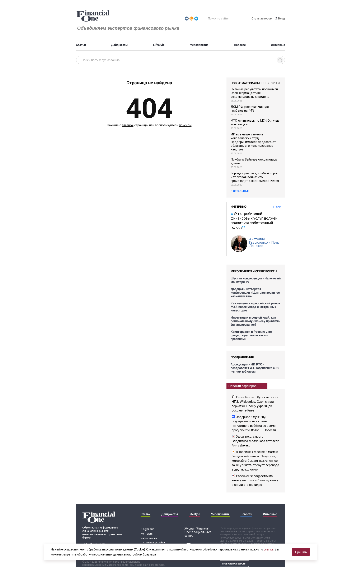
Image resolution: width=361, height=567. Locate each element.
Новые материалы (245, 83)
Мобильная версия (234, 563)
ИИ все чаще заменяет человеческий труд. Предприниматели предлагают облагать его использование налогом (253, 141)
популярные (271, 83)
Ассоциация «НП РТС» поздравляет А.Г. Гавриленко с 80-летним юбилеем (256, 368)
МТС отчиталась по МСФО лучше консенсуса (255, 122)
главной (127, 125)
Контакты (147, 533)
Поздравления (242, 357)
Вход (281, 18)
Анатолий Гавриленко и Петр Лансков (264, 242)
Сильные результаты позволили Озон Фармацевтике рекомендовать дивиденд (254, 93)
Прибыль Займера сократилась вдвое (254, 161)
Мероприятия (199, 44)
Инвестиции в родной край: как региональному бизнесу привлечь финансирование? (255, 321)
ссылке (268, 549)
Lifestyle (158, 44)
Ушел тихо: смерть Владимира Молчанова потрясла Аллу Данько (255, 441)
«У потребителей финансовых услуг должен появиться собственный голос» (254, 220)
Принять (301, 552)
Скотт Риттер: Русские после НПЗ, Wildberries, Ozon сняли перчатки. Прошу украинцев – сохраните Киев (255, 403)
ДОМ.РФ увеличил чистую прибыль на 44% (250, 108)
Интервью (278, 44)
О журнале (147, 529)
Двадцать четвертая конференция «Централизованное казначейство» (255, 292)
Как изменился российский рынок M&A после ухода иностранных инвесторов (255, 306)
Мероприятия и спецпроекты (254, 271)
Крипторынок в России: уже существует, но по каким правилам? (251, 335)
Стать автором (262, 18)
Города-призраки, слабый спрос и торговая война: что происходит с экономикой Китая (255, 177)
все (278, 207)
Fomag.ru (92, 16)
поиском (185, 125)
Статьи (81, 44)
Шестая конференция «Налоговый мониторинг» (256, 280)
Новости (240, 44)
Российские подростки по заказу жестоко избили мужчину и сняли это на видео (255, 480)
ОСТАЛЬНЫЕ (241, 191)
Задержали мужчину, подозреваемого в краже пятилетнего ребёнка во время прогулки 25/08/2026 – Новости (254, 423)
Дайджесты (119, 44)
